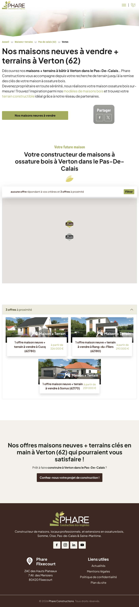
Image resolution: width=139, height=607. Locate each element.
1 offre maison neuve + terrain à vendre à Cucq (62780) (30, 346)
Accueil (5, 42)
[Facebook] (56, 545)
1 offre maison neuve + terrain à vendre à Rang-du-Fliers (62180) (95, 346)
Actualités (98, 566)
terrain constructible (18, 96)
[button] (69, 224)
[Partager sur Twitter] (108, 117)
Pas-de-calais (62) (47, 42)
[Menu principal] (124, 5)
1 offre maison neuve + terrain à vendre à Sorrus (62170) (63, 386)
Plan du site (98, 582)
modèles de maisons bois (83, 91)
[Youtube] (82, 545)
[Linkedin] (73, 545)
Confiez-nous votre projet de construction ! (70, 477)
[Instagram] (65, 545)
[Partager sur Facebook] (99, 117)
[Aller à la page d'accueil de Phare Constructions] (13, 5)
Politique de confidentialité (98, 577)
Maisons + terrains (24, 42)
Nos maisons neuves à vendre (35, 115)
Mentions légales (98, 571)
